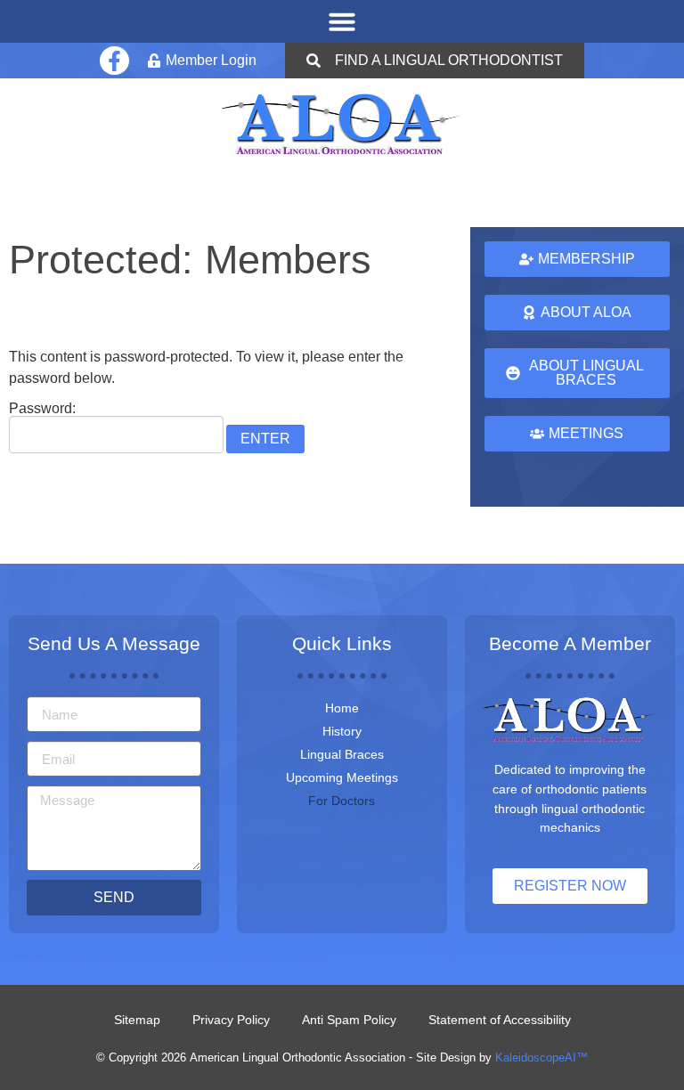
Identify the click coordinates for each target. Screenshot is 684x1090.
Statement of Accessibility (499, 1020)
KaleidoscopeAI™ (541, 1057)
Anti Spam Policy (349, 1020)
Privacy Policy (231, 1020)
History (342, 731)
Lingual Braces (342, 754)
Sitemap (137, 1020)
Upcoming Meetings (342, 777)
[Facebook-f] (114, 60)
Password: (42, 409)
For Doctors (341, 800)
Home (342, 708)
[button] (342, 21)
